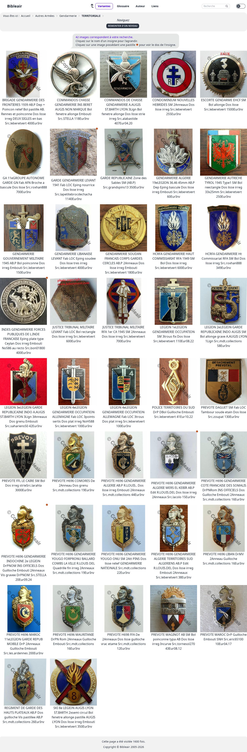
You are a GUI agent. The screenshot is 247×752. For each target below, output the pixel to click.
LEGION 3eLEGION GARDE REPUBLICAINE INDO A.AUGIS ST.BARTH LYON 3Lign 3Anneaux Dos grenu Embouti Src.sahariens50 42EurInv (23, 416)
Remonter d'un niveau (122, 25)
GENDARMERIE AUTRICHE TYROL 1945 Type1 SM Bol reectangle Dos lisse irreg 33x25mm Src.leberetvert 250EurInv (223, 187)
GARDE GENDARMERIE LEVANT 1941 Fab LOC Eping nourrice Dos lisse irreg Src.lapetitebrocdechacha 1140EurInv (73, 189)
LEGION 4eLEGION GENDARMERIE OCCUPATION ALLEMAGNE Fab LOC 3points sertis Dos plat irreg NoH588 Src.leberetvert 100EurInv (73, 416)
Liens (154, 6)
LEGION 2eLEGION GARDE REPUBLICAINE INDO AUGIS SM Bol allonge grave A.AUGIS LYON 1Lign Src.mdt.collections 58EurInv (223, 336)
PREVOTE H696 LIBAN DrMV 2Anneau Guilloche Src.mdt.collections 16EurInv (223, 558)
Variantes (104, 6)
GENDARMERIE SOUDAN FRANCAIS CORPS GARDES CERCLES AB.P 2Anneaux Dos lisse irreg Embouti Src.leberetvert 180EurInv (123, 263)
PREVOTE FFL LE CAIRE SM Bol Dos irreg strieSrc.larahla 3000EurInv (23, 485)
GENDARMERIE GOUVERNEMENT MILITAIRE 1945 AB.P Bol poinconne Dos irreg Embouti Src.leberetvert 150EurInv (23, 263)
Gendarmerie (68, 16)
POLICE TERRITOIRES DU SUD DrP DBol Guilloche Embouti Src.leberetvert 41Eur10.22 (173, 412)
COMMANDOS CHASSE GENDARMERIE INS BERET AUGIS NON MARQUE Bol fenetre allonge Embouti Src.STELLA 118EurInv (73, 109)
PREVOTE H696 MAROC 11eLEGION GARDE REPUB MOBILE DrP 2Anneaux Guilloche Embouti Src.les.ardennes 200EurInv (23, 643)
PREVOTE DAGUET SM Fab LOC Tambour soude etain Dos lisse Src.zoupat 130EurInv (223, 412)
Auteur (140, 6)
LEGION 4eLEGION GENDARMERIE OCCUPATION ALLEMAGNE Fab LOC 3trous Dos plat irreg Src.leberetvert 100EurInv (123, 416)
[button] (92, 6)
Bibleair (14, 6)
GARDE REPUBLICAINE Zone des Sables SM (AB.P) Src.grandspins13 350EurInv (123, 182)
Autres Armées (44, 16)
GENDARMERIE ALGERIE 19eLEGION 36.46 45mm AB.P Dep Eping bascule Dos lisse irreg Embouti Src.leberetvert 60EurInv (173, 187)
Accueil (25, 16)
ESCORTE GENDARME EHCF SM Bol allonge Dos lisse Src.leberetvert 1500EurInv (223, 104)
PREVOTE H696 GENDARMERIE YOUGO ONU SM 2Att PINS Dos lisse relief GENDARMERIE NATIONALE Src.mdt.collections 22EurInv (123, 563)
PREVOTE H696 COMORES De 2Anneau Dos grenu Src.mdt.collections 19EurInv (73, 485)
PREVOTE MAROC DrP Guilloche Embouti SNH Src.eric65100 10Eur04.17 (223, 639)
